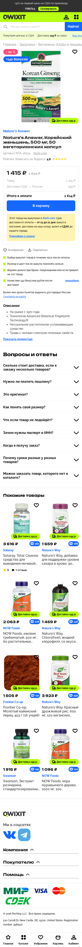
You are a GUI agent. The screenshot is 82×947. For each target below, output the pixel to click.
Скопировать (48, 8)
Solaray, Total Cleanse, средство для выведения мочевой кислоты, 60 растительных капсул (21, 560)
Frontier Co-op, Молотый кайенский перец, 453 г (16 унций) (21, 711)
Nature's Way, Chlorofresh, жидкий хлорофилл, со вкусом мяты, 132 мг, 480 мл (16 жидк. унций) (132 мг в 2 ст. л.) (60, 637)
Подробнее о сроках (22, 236)
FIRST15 (30, 8)
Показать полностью (18, 339)
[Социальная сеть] (9, 835)
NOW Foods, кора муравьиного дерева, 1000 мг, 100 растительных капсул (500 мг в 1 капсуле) (59, 785)
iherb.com (40, 153)
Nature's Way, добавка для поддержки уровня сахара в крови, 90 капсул (60, 560)
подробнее (72, 280)
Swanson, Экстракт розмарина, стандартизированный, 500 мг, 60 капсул (21, 785)
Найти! (73, 27)
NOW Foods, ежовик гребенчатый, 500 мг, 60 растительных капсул (20, 637)
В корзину (41, 206)
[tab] (35, 121)
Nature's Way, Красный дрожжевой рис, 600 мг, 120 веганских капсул (60, 711)
